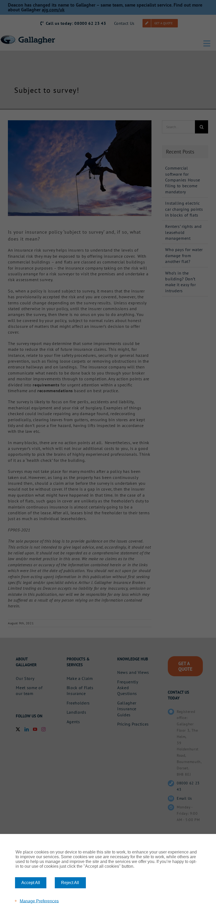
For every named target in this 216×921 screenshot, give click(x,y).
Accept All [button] (30, 882)
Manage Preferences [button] (39, 901)
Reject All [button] (70, 882)
